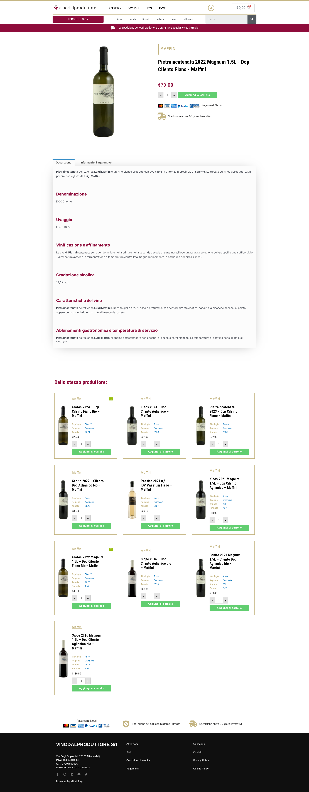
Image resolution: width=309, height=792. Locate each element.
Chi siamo (115, 7)
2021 (156, 506)
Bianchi (88, 424)
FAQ (149, 7)
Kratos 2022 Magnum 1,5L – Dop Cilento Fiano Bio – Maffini (87, 561)
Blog (162, 7)
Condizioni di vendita (138, 760)
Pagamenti (132, 768)
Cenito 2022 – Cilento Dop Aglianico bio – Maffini (88, 485)
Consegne (199, 743)
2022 (87, 506)
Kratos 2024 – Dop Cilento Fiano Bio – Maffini (86, 411)
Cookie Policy (201, 768)
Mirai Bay (77, 781)
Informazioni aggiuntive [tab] (96, 162)
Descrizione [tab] (63, 162)
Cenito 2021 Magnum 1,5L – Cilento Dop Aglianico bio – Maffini (225, 561)
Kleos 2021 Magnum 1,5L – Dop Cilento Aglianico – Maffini (224, 483)
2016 (156, 584)
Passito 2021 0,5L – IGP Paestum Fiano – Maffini (156, 485)
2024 (87, 432)
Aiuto (129, 752)
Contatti (134, 7)
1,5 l (225, 508)
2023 (156, 432)
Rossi (156, 424)
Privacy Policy (201, 760)
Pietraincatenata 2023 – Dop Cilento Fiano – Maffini (223, 411)
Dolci (156, 498)
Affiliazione (132, 743)
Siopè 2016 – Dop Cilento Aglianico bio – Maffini (156, 563)
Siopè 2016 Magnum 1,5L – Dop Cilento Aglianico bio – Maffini (87, 641)
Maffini (168, 48)
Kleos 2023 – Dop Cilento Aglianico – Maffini (155, 411)
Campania (89, 428)
